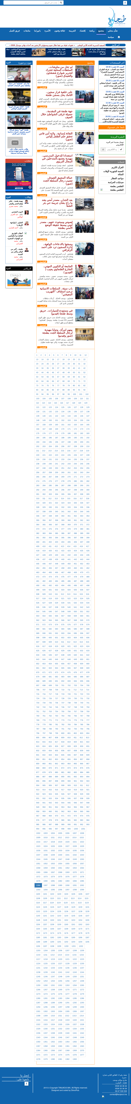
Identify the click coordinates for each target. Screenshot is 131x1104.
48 (63, 372)
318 (87, 498)
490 (37, 585)
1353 (60, 1042)
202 (37, 446)
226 (75, 455)
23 (37, 364)
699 (50, 685)
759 (87, 711)
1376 (75, 1055)
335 (81, 507)
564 (50, 620)
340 (56, 512)
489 (87, 581)
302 (44, 494)
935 (62, 798)
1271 (75, 990)
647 (62, 659)
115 (55, 403)
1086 (38, 885)
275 (44, 481)
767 (81, 716)
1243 (75, 972)
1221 (67, 959)
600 (50, 638)
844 (56, 755)
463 (37, 572)
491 (44, 585)
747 (69, 707)
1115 (86, 898)
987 (50, 824)
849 (87, 755)
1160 (66, 924)
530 (62, 603)
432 (69, 555)
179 (62, 433)
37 (58, 368)
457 (56, 568)
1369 (75, 1050)
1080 (45, 881)
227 (81, 455)
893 (81, 777)
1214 (67, 955)
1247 (53, 977)
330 (50, 507)
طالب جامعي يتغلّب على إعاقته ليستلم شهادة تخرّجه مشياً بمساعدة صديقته (19, 151)
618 (50, 646)
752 (44, 711)
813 (87, 738)
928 (75, 794)
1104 (66, 894)
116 (61, 403)
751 (37, 711)
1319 (67, 1020)
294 (50, 490)
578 (81, 625)
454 (37, 568)
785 (81, 724)
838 (75, 751)
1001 (83, 829)
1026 (60, 846)
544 (37, 611)
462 (87, 568)
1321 (82, 1020)
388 (75, 533)
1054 (60, 864)
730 (75, 698)
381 (87, 529)
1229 (75, 964)
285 (50, 485)
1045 (45, 859)
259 (56, 472)
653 (44, 664)
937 (75, 798)
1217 (38, 959)
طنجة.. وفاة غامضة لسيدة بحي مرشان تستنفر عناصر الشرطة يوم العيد (56, 51)
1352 (53, 1042)
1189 (45, 942)
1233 (53, 968)
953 (62, 807)
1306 (75, 1011)
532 (75, 603)
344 (81, 512)
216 (68, 451)
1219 (53, 959)
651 (87, 659)
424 (75, 551)
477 (69, 577)
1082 (60, 881)
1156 (38, 924)
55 (48, 377)
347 (44, 516)
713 (81, 690)
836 (62, 751)
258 (50, 472)
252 (69, 468)
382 (37, 533)
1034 (67, 851)
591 (50, 633)
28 (63, 364)
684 (69, 677)
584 (62, 629)
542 (81, 607)
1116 (38, 903)
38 (63, 368)
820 (75, 742)
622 (75, 646)
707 (44, 690)
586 (75, 629)
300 (87, 490)
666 (69, 668)
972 (69, 816)
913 (37, 790)
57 (58, 377)
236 (81, 459)
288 (69, 485)
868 (37, 768)
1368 (67, 1050)
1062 (67, 868)
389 (81, 533)
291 (87, 485)
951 (50, 807)
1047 (60, 859)
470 (81, 572)
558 (69, 616)
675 (69, 672)
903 (87, 781)
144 (69, 416)
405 (69, 542)
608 (44, 642)
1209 (82, 950)
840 (87, 751)
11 (80, 355)
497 (81, 585)
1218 (45, 959)
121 (37, 407)
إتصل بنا (24, 1075)
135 (69, 412)
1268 (53, 990)
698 (44, 685)
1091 (75, 885)
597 (87, 633)
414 (68, 546)
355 (37, 520)
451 (75, 564)
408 (87, 542)
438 (50, 559)
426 (87, 551)
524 (81, 598)
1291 (67, 1003)
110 (81, 399)
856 (75, 759)
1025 (53, 846)
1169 (73, 929)
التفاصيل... (42, 87)
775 (75, 720)
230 (44, 459)
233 (62, 459)
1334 (75, 1029)
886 (37, 777)
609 (50, 642)
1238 (38, 972)
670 (37, 672)
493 (56, 585)
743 (44, 707)
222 (50, 455)
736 (56, 703)
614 (81, 642)
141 (50, 416)
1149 (45, 920)
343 (75, 512)
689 (44, 681)
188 (62, 438)
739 (75, 703)
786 (87, 724)
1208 (75, 950)
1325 (60, 1024)
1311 (60, 1016)
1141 (45, 916)
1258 (82, 981)
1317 (53, 1020)
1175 (59, 933)
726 (50, 698)
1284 (67, 998)
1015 (82, 837)
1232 (45, 968)
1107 (87, 894)
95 (48, 394)
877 (37, 772)
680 (44, 677)
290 (81, 485)
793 (75, 729)
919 (75, 790)
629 (62, 651)
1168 (66, 929)
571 (37, 625)
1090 (67, 885)
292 (37, 490)
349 (56, 516)
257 (44, 472)
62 (84, 377)
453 (87, 564)
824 (44, 746)
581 (44, 629)
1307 (82, 1011)
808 (56, 738)
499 (37, 590)
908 (62, 785)
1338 (53, 1033)
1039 (53, 855)
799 (56, 733)
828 (69, 746)
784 (75, 724)
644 (44, 659)
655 (56, 664)
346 (37, 516)
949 (37, 807)
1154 (80, 920)
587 (81, 629)
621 (69, 646)
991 (75, 824)
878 (44, 772)
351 (69, 516)
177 (50, 433)
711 (69, 690)
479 (81, 577)
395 (62, 538)
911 (81, 785)
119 (79, 403)
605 (81, 638)
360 (69, 520)
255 (87, 468)
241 (56, 464)
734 (44, 703)
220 (37, 455)
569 (81, 620)
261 (69, 472)
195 (50, 442)
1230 (82, 964)
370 (75, 525)
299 (81, 490)
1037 (38, 855)
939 (87, 798)
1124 (38, 907)
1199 (59, 946)
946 (75, 803)
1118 (52, 903)
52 (84, 372)
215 (62, 451)
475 (56, 577)
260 (62, 472)
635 (44, 655)
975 (87, 816)
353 (81, 516)
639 (69, 655)
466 (56, 572)
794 (81, 729)
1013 (67, 837)
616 (37, 646)
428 (44, 555)
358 (56, 520)
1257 (75, 981)
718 (56, 694)
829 (75, 746)
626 (44, 651)
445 (37, 564)
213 (50, 451)
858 (87, 759)
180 (69, 433)
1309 (45, 1016)
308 (81, 494)
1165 (45, 929)
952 (56, 807)
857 (81, 759)
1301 (38, 1011)
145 (75, 416)
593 (62, 633)
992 (81, 824)
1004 (53, 833)
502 (56, 590)
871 (56, 768)
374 (44, 529)
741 (87, 703)
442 (75, 559)
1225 (45, 964)
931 (37, 798)
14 (42, 359)
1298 (67, 1007)
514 (75, 594)
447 (50, 564)
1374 (60, 1055)
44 (42, 372)
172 (75, 429)
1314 (82, 1016)
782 (62, 724)
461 (81, 568)
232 (56, 459)
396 (69, 538)
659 (81, 664)
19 (69, 359)
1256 (67, 981)
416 (81, 546)
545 (44, 611)
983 (81, 820)
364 (37, 525)
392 (44, 538)
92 (84, 390)
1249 (67, 977)
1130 (80, 907)
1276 (60, 994)
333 (69, 507)
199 (75, 442)
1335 (82, 1029)
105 (50, 399)
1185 (73, 937)
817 (56, 742)
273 (87, 477)
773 (62, 720)
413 (62, 546)
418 (37, 551)
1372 (45, 1055)
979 (56, 820)
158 (44, 425)
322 (56, 503)
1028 (75, 846)
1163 (87, 924)
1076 (67, 877)
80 (74, 385)
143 (62, 416)
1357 (38, 1046)
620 (62, 646)
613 (75, 642)
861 (50, 764)
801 (69, 733)
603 (69, 638)
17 (58, 359)
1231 (38, 968)
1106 (80, 894)
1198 (52, 946)
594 (69, 633)
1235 (67, 968)
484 (56, 581)
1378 (38, 1059)
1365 (45, 1050)
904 (37, 785)
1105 (73, 894)
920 (81, 790)
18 (63, 359)
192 (87, 438)
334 (75, 507)
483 (50, 581)
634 (37, 655)
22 (84, 359)
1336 (38, 1033)
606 (87, 638)
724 (37, 698)
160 (56, 425)
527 (44, 603)
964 (75, 811)
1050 (82, 859)
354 (87, 516)
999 (69, 829)
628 (56, 651)
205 (56, 446)
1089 (60, 885)
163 (75, 425)
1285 (75, 998)
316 (75, 498)
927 (69, 794)
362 (81, 520)
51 (79, 372)
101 (80, 394)
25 (48, 364)
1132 (38, 911)
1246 (45, 977)
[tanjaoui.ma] (117, 17)
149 (44, 420)
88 (63, 390)
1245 (38, 977)
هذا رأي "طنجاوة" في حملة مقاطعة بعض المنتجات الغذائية (19, 84)
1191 (59, 942)
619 (56, 646)
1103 (59, 894)
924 (50, 794)
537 (50, 607)
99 (69, 394)
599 (44, 638)
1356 (82, 1042)
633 (87, 651)
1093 (38, 890)
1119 (59, 903)
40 (74, 368)
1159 (59, 924)
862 (56, 764)
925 (56, 794)
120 (85, 403)
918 (69, 790)
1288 (45, 1003)
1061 (60, 868)
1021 (75, 842)
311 (43, 498)
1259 (38, 985)
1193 (73, 942)
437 (44, 559)
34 (42, 368)
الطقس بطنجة (117, 186)
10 (75, 355)
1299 (75, 1007)
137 (81, 412)
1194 (80, 942)
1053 (53, 864)
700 (56, 685)
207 (69, 446)
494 (62, 585)
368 (62, 525)
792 (69, 729)
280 (75, 481)
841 (37, 755)
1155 (87, 920)
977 (44, 820)
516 (87, 594)
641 (81, 655)
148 (37, 420)
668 (81, 668)
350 (62, 516)
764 (62, 716)
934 (56, 798)
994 (37, 829)
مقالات (28, 197)
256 (37, 472)
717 (50, 694)
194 (44, 442)
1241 (60, 972)
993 (87, 824)
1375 (67, 1055)
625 (37, 651)
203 (44, 446)
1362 (75, 1046)
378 (69, 529)
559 (75, 616)
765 (69, 716)
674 (62, 672)
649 (75, 659)
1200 (66, 946)
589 (37, 633)
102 (87, 394)
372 (87, 525)
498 (87, 585)
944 (62, 803)
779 (44, 724)
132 (50, 412)
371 (81, 525)
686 (81, 677)
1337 (45, 1033)
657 (69, 664)
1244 (82, 972)
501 (50, 590)
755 (62, 711)
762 (50, 716)
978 (50, 820)
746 (62, 707)
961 (56, 811)
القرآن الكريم (118, 167)
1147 (87, 916)
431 (62, 555)
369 (69, 525)
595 (75, 633)
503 (62, 590)
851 (44, 759)
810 (69, 738)
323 (62, 503)
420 (50, 551)
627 (50, 651)
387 (69, 533)
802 (75, 733)
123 (50, 407)
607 (37, 642)
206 (62, 446)
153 (69, 420)
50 (74, 372)
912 (87, 785)
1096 (60, 890)
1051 (38, 864)
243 (69, 464)
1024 (45, 846)
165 (87, 425)
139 (37, 416)
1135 (59, 911)
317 (81, 498)
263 (81, 472)
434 (81, 555)
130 (37, 412)
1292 (75, 1003)
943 (56, 803)
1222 (75, 959)
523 (75, 598)
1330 (45, 1029)
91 (79, 390)
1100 (38, 894)
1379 (45, 1059)
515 (81, 594)
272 (81, 477)
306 (69, 494)
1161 (73, 924)
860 (44, 764)
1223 (82, 959)
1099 (82, 890)
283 (37, 485)
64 (42, 381)
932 (44, 798)
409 (37, 546)
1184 (66, 937)
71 (79, 381)
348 (50, 516)
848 (81, 755)
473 (44, 577)
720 (69, 694)
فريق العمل (14, 31)
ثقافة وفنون (59, 31)
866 (81, 764)
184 (37, 438)
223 (56, 455)
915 (50, 790)
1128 (66, 907)
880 (56, 772)
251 (62, 468)
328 (37, 507)
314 (62, 498)
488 (81, 581)
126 (69, 407)
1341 (75, 1033)
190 (75, 438)
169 (56, 429)
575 (62, 625)
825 (50, 746)
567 (69, 620)
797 (44, 733)
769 (37, 720)
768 (87, 716)
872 (62, 768)
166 (37, 429)
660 (87, 664)
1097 (67, 890)
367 (56, 525)
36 (53, 368)
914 (44, 790)
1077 (75, 877)
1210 (38, 955)
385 (56, 533)
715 (37, 694)
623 (81, 646)
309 (87, 494)
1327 (75, 1024)
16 (53, 359)
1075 (60, 877)
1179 (87, 933)
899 (62, 781)
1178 (80, 933)
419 (44, 551)
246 (87, 464)
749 (81, 707)
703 (75, 685)
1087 (45, 885)
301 (37, 494)
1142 (52, 916)
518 (44, 598)
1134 (52, 911)
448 (56, 564)
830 (81, 746)
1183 (59, 937)
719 (62, 694)
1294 (38, 1007)
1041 (67, 855)
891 (69, 777)
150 (50, 420)
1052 (45, 864)
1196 (38, 946)
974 (81, 816)
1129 (73, 907)
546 (50, 611)
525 (87, 598)
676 (75, 672)
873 (69, 768)
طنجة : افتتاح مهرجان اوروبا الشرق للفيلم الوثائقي (19, 108)
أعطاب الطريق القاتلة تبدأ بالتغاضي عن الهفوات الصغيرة (15, 235)
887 (44, 777)
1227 (60, 964)
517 (37, 598)
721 (75, 694)
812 (81, 738)
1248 (60, 977)
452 (81, 564)
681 (50, 677)
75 (48, 385)
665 (62, 668)
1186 (80, 937)
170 (62, 429)
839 (81, 751)
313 (56, 498)
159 (50, 425)
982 (75, 820)
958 (37, 811)
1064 (82, 868)
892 (75, 777)
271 (75, 477)
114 (49, 403)
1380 (53, 1059)
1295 (45, 1007)
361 (75, 520)
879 (50, 772)
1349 (82, 1037)
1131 (87, 907)
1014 (74, 837)
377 (62, 529)
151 (56, 420)
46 (53, 372)
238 (37, 464)
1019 (60, 842)
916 (56, 790)
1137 (73, 911)
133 (56, 412)
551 (81, 611)
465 (50, 572)
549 (69, 611)
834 (50, 751)
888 (50, 777)
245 (81, 464)
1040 (60, 855)
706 (37, 690)
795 (87, 729)
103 (37, 399)
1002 (38, 833)
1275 (53, 994)
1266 (38, 990)
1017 (45, 842)
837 (69, 751)
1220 (60, 959)
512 (62, 594)
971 (62, 816)
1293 (82, 1003)
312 (50, 498)
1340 (67, 1033)
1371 (38, 1055)
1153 (73, 920)
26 (53, 364)
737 (62, 703)
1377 (82, 1055)
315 (68, 498)
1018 (53, 842)
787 (37, 729)
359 (62, 520)
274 (37, 481)
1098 (75, 890)
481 (37, 581)
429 (50, 555)
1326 (67, 1024)
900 (69, 781)
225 (69, 455)
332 (62, 507)
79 (69, 385)
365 (44, 525)
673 (56, 672)
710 (62, 690)
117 (67, 403)
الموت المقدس (17, 212)
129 (87, 407)
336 (87, 507)
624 (87, 646)
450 (69, 564)
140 (44, 416)
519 (50, 598)
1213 (60, 955)
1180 (38, 937)
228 (87, 455)
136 (75, 412)
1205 (53, 950)
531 (69, 603)
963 (69, 811)
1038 (45, 855)
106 (56, 399)
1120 (66, 903)
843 (50, 755)
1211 (45, 955)
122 (44, 407)
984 (87, 820)
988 (56, 824)
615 (87, 642)
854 (62, 759)
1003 (45, 833)
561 (87, 616)
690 (50, 681)
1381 (60, 1059)
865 (75, 764)
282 (87, 481)
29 (69, 364)
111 (87, 399)
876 (87, 768)
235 (75, 459)
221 (44, 455)
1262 (60, 985)
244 (75, 464)
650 (81, 659)
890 (62, 777)
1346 (60, 1037)
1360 (60, 1046)
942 (50, 803)
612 (68, 642)
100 (74, 394)
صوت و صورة (24, 62)
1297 (60, 1007)
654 (50, 664)
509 (44, 594)
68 (63, 381)
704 (81, 685)
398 (81, 538)
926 (62, 794)
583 (56, 629)
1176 (66, 933)
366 (50, 525)
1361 (67, 1046)
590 (44, 633)
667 (75, 668)
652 (37, 664)
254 (81, 468)
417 (87, 546)
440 (62, 559)
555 (50, 616)
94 (42, 394)
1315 (38, 1020)
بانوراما (37, 31)
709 (56, 690)
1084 (75, 881)
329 (44, 507)
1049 (75, 859)
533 (81, 603)
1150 (52, 920)
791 (62, 729)
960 (50, 811)
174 (87, 429)
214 (56, 451)
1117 (45, 903)
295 (56, 490)
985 (37, 824)
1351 (45, 1042)
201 (87, 442)
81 (79, 385)
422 (62, 551)
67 (58, 381)
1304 (60, 1011)
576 (69, 625)
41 (79, 368)
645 (50, 659)
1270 (67, 990)
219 (87, 451)
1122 (80, 903)
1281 (45, 998)
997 (56, 829)
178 (56, 433)
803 (81, 733)
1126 (52, 907)
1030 (38, 851)
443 (81, 559)
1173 (45, 933)
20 (74, 359)
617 (44, 646)
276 (50, 481)
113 (43, 403)
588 (87, 629)
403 (56, 542)
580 (37, 629)
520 (56, 598)
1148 (38, 920)
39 (69, 368)
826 (56, 746)
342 (69, 512)
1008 (82, 833)
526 (37, 603)
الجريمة (72, 31)
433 (75, 555)
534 (87, 603)
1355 (75, 1042)
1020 (67, 842)
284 (44, 485)
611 (62, 642)
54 (42, 377)
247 (37, 468)
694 (75, 681)
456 (50, 568)
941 (44, 803)
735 (50, 703)
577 (75, 625)
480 (87, 577)
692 (62, 681)
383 (44, 533)
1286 (82, 998)
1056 (75, 864)
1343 (38, 1037)
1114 (79, 898)
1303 (53, 1011)
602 (62, 638)
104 (44, 399)
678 (87, 672)
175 (37, 433)
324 (69, 503)
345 (87, 512)
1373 (53, 1055)
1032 (53, 851)
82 (84, 385)
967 (37, 816)
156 (87, 420)
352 (75, 516)
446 (44, 564)
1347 (67, 1037)
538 (56, 607)
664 (56, 668)
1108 (38, 898)
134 (62, 412)
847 (75, 755)
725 (44, 698)
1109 (45, 898)
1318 (60, 1020)
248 (44, 468)
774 (69, 720)
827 (62, 746)
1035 (75, 851)
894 (87, 777)
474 (50, 577)
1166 (52, 929)
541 (75, 607)
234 (69, 459)
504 (69, 590)
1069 (67, 872)
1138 (80, 911)
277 (56, 481)
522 (69, 598)
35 (48, 368)
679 (37, 677)
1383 (75, 1059)
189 (69, 438)
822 (87, 742)
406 (75, 542)
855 (69, 759)
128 (81, 407)
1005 (60, 833)
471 (87, 572)
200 (81, 442)
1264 (75, 985)
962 (62, 811)
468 (69, 572)
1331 (53, 1029)
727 (56, 698)
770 (44, 720)
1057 (82, 864)
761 (44, 716)
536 (44, 607)
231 (50, 459)
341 (62, 512)
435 (87, 555)
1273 (38, 994)
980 (62, 820)
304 (56, 494)
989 (62, 824)
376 (56, 529)
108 (69, 399)
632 (81, 651)
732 (87, 698)
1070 (75, 872)
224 (62, 455)
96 (53, 394)
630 (69, 651)
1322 (38, 1024)
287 (62, 485)
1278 (75, 994)
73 (37, 385)
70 (74, 381)
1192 (66, 942)
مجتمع (101, 31)
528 (50, 603)
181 (75, 433)
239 (44, 464)
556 (56, 616)
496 (75, 585)
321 (50, 503)
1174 (52, 933)
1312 (67, 1016)
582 (50, 629)
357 (50, 520)
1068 (60, 872)
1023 (38, 846)
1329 (38, 1029)
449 (62, 564)
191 (81, 438)
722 (81, 694)
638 (62, 655)
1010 (45, 837)
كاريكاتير (27, 268)
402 (50, 542)
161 (62, 425)
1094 (45, 890)
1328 (82, 1024)
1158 (52, 924)
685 (75, 677)
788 (44, 729)
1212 (53, 955)
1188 (38, 942)
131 (44, 412)
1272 (82, 990)
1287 (38, 1003)
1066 (45, 872)
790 (56, 729)
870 (50, 768)
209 (81, 446)
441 (69, 559)
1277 (67, 994)
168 (50, 429)
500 (44, 590)
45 (48, 372)
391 (37, 538)
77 (58, 385)
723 (87, 694)
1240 (53, 972)
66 (53, 381)
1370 (82, 1050)
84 (42, 390)
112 (37, 403)
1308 (38, 1016)
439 (56, 559)
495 (69, 585)
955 (75, 807)
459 (69, 568)
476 (62, 577)
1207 (67, 950)
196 (56, 442)
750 (87, 707)
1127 (59, 907)
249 (50, 468)
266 (44, 477)
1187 (87, 937)
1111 (59, 898)
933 (50, 798)
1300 (82, 1007)
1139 (87, 911)
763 (56, 716)
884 (81, 772)
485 (62, 581)
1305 (67, 1011)
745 (56, 707)
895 (37, 781)
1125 (45, 907)
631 (75, 651)
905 (44, 785)
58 (63, 377)
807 (50, 738)
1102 (52, 894)
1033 (60, 851)
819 (69, 742)
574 (56, 625)
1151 (59, 920)
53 (37, 377)
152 (62, 420)
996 (50, 829)
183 (87, 433)
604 (75, 638)
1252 (38, 981)
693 (69, 681)
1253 (45, 981)
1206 (60, 950)
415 (75, 546)
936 (69, 798)
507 (87, 590)
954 (69, 807)
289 (75, 485)
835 (56, 751)
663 (50, 668)
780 (50, 724)
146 (81, 416)
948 (87, 803)
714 (87, 690)
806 (44, 738)
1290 (60, 1003)
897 (50, 781)
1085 (82, 881)
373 (37, 529)
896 (44, 781)
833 (44, 751)
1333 (67, 1029)
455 (44, 568)
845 (62, 755)
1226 (53, 964)
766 (75, 716)
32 (84, 364)
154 (75, 420)
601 (56, 638)
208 (75, 446)
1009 (38, 837)
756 (69, 711)
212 (43, 451)
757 (75, 711)
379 (75, 529)
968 (44, 816)
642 (87, 655)
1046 (53, 859)
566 (62, 620)
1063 (75, 868)
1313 (74, 1016)
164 (81, 425)
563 (44, 620)
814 (37, 742)
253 (75, 468)
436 (37, 559)
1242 (67, 972)
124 (56, 407)
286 (56, 485)
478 (75, 577)
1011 (53, 837)
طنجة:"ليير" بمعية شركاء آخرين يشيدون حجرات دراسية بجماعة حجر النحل (19, 132)
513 (68, 594)
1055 (67, 864)
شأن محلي (113, 31)
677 (81, 672)
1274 (45, 994)
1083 (67, 881)
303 (50, 494)
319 (37, 503)
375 (50, 529)
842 (44, 755)
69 (69, 381)
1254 (53, 981)
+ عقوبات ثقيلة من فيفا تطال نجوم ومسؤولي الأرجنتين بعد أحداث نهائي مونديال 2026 (43, 45)
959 (44, 811)
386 (62, 533)
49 (69, 372)
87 (58, 390)
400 (37, 542)
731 (81, 698)
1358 (45, 1046)
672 (50, 672)
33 (37, 368)
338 (44, 512)
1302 (45, 1011)
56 (53, 377)
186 (50, 438)
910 (75, 785)
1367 (60, 1050)
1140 (38, 916)
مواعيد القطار (117, 178)
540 (69, 607)
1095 (53, 890)
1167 (59, 929)
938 (81, 798)
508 (37, 594)
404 (62, 542)
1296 (53, 1007)
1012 (60, 837)
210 (87, 446)
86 (53, 390)
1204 (45, 950)
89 (69, 390)
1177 (73, 933)
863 (62, 764)
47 (58, 372)
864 (69, 764)
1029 (82, 846)
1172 (38, 933)
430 (56, 555)
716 (44, 694)
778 (37, 724)
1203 (38, 950)
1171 (87, 929)
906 (50, 785)
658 (75, 664)
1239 (45, 972)
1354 (67, 1042)
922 (37, 794)
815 (44, 742)
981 (69, 820)
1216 (82, 955)
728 (62, 698)
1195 (87, 942)
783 (69, 724)
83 (37, 390)
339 (50, 512)
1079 (38, 881)
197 (62, 442)
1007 (75, 833)
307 (75, 494)
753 (50, 711)
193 (37, 442)
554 (44, 616)
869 (44, 768)
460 (75, 568)
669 (87, 668)
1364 (38, 1050)
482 (44, 581)
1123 (87, 903)
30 (74, 364)
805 (37, 738)
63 (37, 381)
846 (69, 755)
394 (56, 538)
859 (37, 764)
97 (58, 394)
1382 (67, 1059)
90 (74, 390)
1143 (59, 916)
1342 (82, 1033)
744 (50, 707)
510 (50, 594)
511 (56, 594)
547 (56, 611)
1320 (75, 1020)
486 (69, 581)
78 (63, 385)
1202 (81, 946)
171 (69, 429)
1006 (67, 833)
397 (75, 538)
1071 (82, 872)
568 (75, 620)
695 (81, 681)
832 (37, 751)
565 (56, 620)
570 (87, 620)
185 (44, 438)
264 (87, 472)
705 (87, 685)
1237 (82, 968)
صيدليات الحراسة (116, 182)
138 (87, 412)
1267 (45, 990)
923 (44, 794)
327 (87, 503)
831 (87, 746)
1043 (82, 855)
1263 (67, 985)
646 (56, 659)
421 (56, 551)
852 (50, 759)
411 (50, 546)
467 (62, 572)
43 (37, 372)
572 (44, 625)
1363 (82, 1046)
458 (62, 568)
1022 (82, 842)
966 (87, 811)
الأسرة (48, 31)
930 (87, 794)
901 (75, 781)
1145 (73, 916)
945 (69, 803)
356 (44, 520)
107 (62, 399)
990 (69, 824)
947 (81, 803)
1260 (45, 985)
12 (86, 355)
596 (81, 633)
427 (37, 555)
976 (37, 820)
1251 (82, 977)
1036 (82, 851)
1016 (38, 842)
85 (48, 390)
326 (81, 503)
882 (69, 772)
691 (56, 681)
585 (69, 629)
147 (87, 416)
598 (37, 638)
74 (42, 385)
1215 (74, 955)
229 (37, 459)
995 (44, 829)
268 (56, 477)
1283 (60, 998)
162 (69, 425)
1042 (75, 855)
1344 (45, 1037)
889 (56, 777)
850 (37, 759)
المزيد (8, 62)
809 (62, 738)
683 (62, 677)
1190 (52, 942)
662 (44, 668)
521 (62, 598)
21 (79, 359)
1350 (38, 1042)
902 (81, 781)
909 (69, 785)
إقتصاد (82, 31)
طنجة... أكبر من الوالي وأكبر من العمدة (17, 251)
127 (75, 407)
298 (75, 490)
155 (81, 420)
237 (87, 459)
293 (44, 490)
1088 (53, 885)
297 (69, 490)
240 (50, 464)
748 (75, 707)
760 (37, 716)
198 (69, 442)
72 (84, 381)
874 (75, 768)
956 (81, 807)
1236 (75, 968)
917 (62, 790)
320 (44, 503)
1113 (73, 898)
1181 (45, 937)
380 (81, 529)
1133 (45, 911)
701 (62, 685)
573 (50, 625)
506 (81, 590)
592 (56, 633)
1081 (53, 881)
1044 (38, 859)
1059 (45, 868)
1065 (38, 872)
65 (48, 381)
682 (56, 677)
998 (62, 829)
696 (87, 681)
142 (56, 416)
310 (37, 498)
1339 (60, 1033)
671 (44, 672)
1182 (52, 937)
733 (37, 703)
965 (81, 811)
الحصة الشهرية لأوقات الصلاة (113, 173)
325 (75, 503)
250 (56, 468)
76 (53, 385)
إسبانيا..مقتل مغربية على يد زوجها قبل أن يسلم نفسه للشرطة (96, 51)
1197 (45, 946)
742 (37, 707)
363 (87, 520)
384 (50, 533)
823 (37, 746)
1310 (53, 1016)
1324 (53, 1024)
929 (81, 794)
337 (37, 512)
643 (37, 659)
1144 (66, 916)
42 (84, 368)
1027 (67, 846)
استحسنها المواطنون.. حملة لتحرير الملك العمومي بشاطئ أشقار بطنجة (15, 51)
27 (58, 364)
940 (37, 803)
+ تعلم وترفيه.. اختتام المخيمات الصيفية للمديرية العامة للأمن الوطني (103, 45)
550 (75, 611)
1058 (38, 868)
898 (56, 781)
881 (62, 772)
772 (56, 720)
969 (50, 816)
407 (81, 542)
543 (87, 607)
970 (56, 816)
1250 (75, 977)
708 (50, 690)
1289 (53, 1003)
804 (87, 733)
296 (62, 490)
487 (75, 581)
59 (69, 377)
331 (56, 507)
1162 (80, 924)
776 (81, 720)
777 (87, 720)
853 (56, 759)
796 (37, 733)
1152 (66, 920)
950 (44, 807)
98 (63, 394)
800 (62, 733)
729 (69, 698)
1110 (52, 898)
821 (81, 742)
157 (37, 425)
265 (37, 477)
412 (56, 546)
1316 (45, 1020)
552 (87, 611)
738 (69, 703)
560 (81, 616)
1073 (45, 877)
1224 (38, 964)
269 (62, 477)
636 (50, 655)
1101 (45, 894)
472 (37, 577)
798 (50, 733)
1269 (60, 990)
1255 (60, 981)
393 (50, 538)
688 (37, 681)
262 (75, 472)
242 (62, 464)
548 (62, 611)
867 (87, 764)
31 (79, 364)
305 (62, 494)
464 (44, 572)
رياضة (92, 31)
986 (44, 824)
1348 (75, 1037)
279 (69, 481)
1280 (38, 998)
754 (56, 711)
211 (37, 451)
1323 (45, 1024)
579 (87, 625)
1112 (66, 898)
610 (56, 642)
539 (62, 607)
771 (50, 720)
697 (37, 685)
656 (62, 664)
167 (44, 429)
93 (37, 394)
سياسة (111, 37)
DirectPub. (75, 1090)
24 (42, 364)
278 (62, 481)
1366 (53, 1050)
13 (37, 359)
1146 (80, 916)
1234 (60, 968)
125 (62, 407)
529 (56, 603)
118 (73, 403)
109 (75, 399)
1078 (82, 877)
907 (56, 785)
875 (81, 768)
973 (75, 816)
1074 (53, 877)
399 (87, 538)
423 (69, 551)
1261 (53, 985)
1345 (53, 1037)
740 (81, 703)
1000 (76, 829)
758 (81, 711)
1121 (73, 903)
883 (75, 772)
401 (44, 542)
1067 (53, 872)
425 (81, 551)
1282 (53, 998)
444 (87, 559)
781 (56, 724)
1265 (82, 985)
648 (69, 659)
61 (79, 377)
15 (48, 359)
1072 (38, 877)
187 (56, 438)
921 (87, 790)
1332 (60, 1029)
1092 (82, 885)
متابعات (27, 31)
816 (50, 742)
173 (81, 429)
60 (74, 377)
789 (50, 729)
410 (44, 546)
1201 (74, 946)
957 (87, 807)
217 (75, 451)
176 (44, 433)
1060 (53, 868)
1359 (53, 1046)
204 (50, 446)
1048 (67, 859)
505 (75, 590)
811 (75, 738)
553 (37, 616)
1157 (45, 924)
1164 (38, 929)
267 (50, 477)
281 (81, 481)
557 (62, 616)
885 (87, 772)
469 (75, 572)
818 (62, 742)
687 (87, 677)
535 (37, 607)
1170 (80, 929)
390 (87, 533)
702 (69, 685)
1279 (82, 994)
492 (50, 585)
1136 (66, 911)
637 (56, 655)
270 (69, 477)
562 (37, 620)
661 (37, 668)
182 (81, 433)
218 (81, 451)
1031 (45, 851)
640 (75, 655)
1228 (67, 964)
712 (75, 690)
